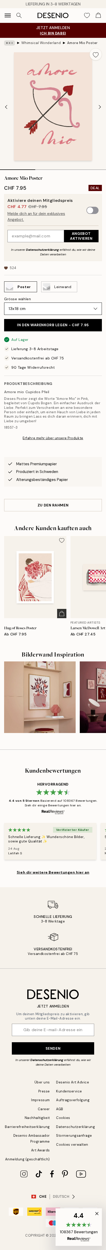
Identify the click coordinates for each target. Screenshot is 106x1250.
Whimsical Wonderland (41, 43)
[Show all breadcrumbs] (9, 43)
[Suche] (19, 15)
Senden (53, 1048)
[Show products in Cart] (98, 15)
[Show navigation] (7, 15)
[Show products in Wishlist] (87, 15)
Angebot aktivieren (81, 236)
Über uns (42, 1082)
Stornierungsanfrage (74, 1135)
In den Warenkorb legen (53, 325)
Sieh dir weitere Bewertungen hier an (53, 872)
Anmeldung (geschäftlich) (27, 1159)
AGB (59, 1109)
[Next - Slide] (100, 107)
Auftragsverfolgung (73, 1100)
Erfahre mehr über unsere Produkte (53, 438)
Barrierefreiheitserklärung (27, 1127)
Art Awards (40, 1150)
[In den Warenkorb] (61, 613)
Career (44, 1109)
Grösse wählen (17, 299)
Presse (44, 1091)
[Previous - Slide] (6, 107)
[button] (79, 1227)
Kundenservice (69, 1091)
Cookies (63, 1118)
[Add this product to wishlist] (96, 54)
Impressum (40, 1100)
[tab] (17, 168)
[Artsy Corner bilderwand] (40, 697)
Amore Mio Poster (82, 43)
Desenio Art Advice (72, 1082)
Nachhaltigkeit (37, 1118)
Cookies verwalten (72, 1144)
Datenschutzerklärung (42, 250)
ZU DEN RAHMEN (53, 505)
